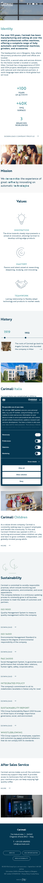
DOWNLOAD (7, 701)
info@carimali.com (22, 844)
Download (7, 627)
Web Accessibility (21, 858)
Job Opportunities (31, 853)
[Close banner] (40, 400)
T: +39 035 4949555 (21, 842)
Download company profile (19, 136)
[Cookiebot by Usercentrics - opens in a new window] (28, 400)
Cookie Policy (35, 874)
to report (18, 738)
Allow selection (21, 474)
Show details (32, 461)
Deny (21, 481)
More (4, 546)
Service (12, 853)
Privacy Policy (26, 874)
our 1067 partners (14, 410)
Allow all (21, 468)
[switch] (38, 441)
